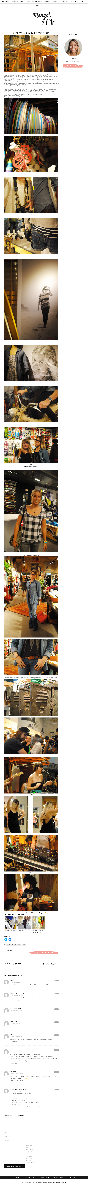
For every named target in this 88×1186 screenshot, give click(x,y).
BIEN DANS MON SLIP (33, 1)
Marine (12, 1050)
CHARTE (73, 1)
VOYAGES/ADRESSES (51, 1)
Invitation (18, 944)
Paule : (30, 464)
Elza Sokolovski (16, 1008)
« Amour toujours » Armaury (49, 964)
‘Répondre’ (56, 980)
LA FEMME (31, 794)
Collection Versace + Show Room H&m (38, 931)
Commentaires (9, 950)
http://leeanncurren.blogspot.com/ (31, 555)
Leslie (12, 980)
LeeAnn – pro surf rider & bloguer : (31, 552)
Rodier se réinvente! (10, 930)
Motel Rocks (21, 930)
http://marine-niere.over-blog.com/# (20, 1061)
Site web (6, 1140)
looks (23, 944)
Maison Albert (13, 964)
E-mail (6, 1136)
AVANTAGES (5, 1)
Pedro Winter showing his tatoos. (30, 755)
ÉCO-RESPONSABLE (18, 1)
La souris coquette (17, 993)
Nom (5, 1132)
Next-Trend (14, 1021)
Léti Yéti (13, 1072)
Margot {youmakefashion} (19, 1089)
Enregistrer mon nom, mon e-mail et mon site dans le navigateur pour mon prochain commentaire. (29, 1153)
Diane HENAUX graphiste (59, 1182)
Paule (12, 1034)
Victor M (31, 872)
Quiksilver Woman (22, 85)
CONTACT (39, 5)
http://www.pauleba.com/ (31, 466)
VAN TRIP (64, 1)
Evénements (10, 944)
